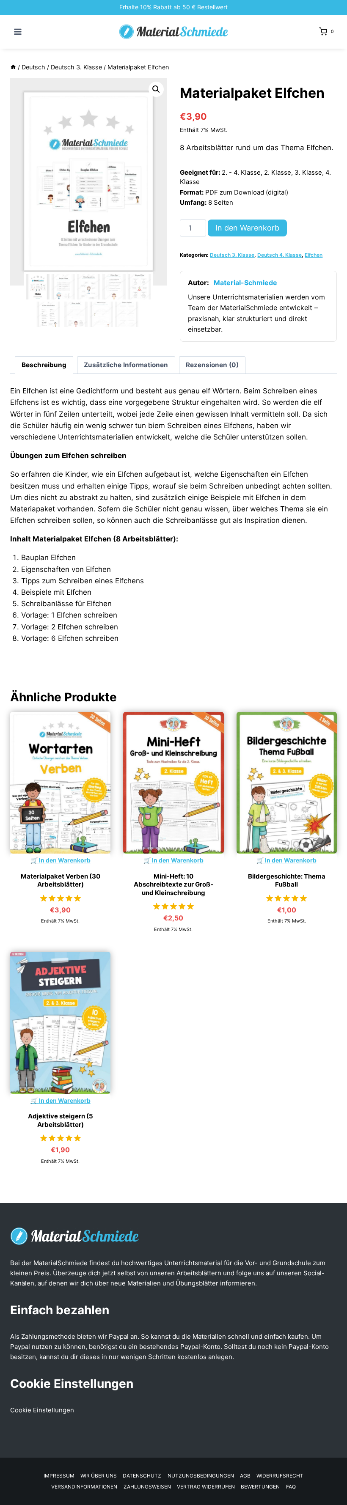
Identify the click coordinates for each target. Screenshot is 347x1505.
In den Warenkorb (247, 227)
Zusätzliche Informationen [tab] (126, 365)
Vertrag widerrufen (206, 1486)
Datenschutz (142, 1475)
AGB (245, 1475)
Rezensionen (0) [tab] (212, 365)
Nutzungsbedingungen (201, 1475)
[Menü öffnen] (18, 31)
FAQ (291, 1486)
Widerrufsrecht (279, 1475)
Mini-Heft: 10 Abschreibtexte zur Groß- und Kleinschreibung (173, 884)
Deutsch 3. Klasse (232, 255)
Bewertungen (260, 1486)
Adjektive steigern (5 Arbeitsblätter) (60, 1120)
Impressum (59, 1475)
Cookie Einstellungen (42, 1410)
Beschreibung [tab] (44, 365)
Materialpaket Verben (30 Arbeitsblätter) (60, 880)
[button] (156, 89)
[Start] (13, 67)
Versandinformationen (84, 1486)
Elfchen (313, 255)
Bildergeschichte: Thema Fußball (286, 880)
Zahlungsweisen (147, 1486)
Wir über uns (98, 1475)
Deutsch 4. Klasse (279, 255)
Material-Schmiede (245, 282)
